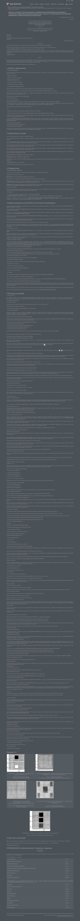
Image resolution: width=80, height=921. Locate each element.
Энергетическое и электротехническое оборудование (21, 7)
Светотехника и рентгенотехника (37, 7)
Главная (8, 7)
